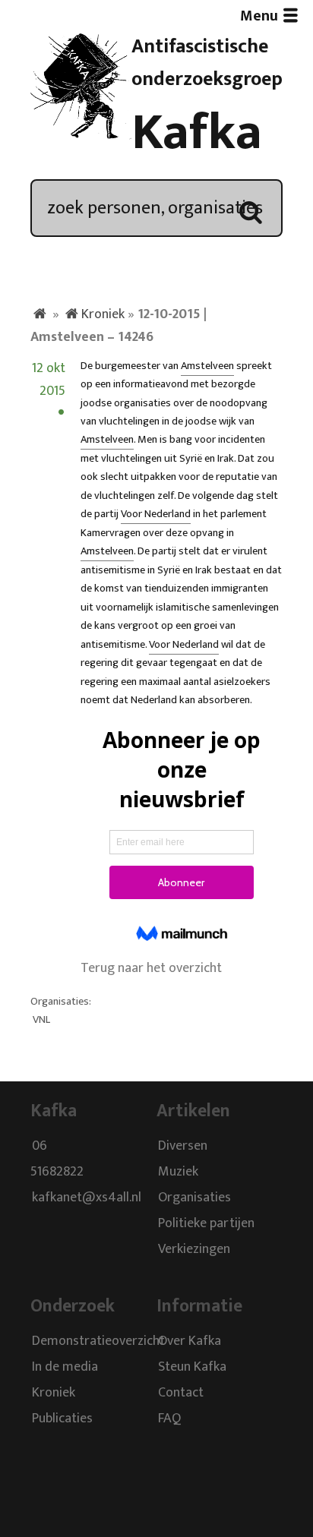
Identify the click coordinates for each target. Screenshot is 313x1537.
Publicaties (62, 1418)
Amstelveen (207, 366)
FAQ (169, 1418)
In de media (65, 1367)
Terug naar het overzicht (151, 968)
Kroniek (103, 314)
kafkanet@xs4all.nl (86, 1197)
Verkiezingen (194, 1249)
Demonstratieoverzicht (98, 1341)
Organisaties (194, 1197)
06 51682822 (57, 1159)
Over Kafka (189, 1341)
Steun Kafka (192, 1367)
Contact (181, 1392)
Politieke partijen (206, 1223)
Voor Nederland (156, 514)
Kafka (196, 133)
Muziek (178, 1171)
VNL (41, 1020)
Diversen (182, 1146)
